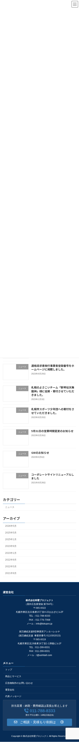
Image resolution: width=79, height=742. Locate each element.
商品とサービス (13, 676)
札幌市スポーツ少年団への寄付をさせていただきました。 (52, 411)
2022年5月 (10, 566)
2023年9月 (10, 546)
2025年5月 (10, 532)
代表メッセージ (13, 696)
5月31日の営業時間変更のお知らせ (52, 431)
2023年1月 (10, 553)
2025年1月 (10, 539)
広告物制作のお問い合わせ (19, 683)
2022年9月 (10, 559)
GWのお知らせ (40, 453)
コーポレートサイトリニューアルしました (52, 476)
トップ (8, 669)
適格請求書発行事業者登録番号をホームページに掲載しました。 (52, 367)
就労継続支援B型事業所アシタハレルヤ (39, 631)
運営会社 (9, 689)
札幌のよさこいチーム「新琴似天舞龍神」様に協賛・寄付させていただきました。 (52, 391)
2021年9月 (10, 573)
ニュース (9, 507)
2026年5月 (10, 526)
